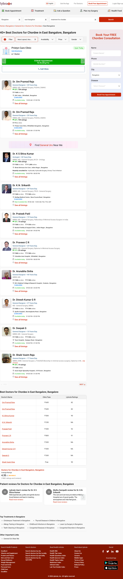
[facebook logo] (103, 552)
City (92, 69)
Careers (77, 555)
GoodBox (4, 571)
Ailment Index (54, 565)
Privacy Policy (79, 562)
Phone (94, 59)
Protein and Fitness (7, 555)
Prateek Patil (7, 429)
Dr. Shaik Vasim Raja (24, 354)
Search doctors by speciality (35, 555)
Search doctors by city (33, 551)
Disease (94, 80)
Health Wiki (54, 551)
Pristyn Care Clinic (21, 47)
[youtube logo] (117, 552)
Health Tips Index (56, 553)
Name (93, 48)
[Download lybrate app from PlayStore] (111, 564)
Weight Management (8, 562)
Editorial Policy (79, 565)
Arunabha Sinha (8, 442)
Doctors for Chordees (34, 26)
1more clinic (18, 285)
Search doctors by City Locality (35, 553)
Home (2, 26)
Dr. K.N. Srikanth (21, 185)
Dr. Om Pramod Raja (23, 81)
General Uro (19, 26)
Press (76, 567)
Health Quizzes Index (57, 558)
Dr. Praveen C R (21, 242)
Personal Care (6, 567)
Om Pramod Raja (8, 402)
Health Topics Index (56, 560)
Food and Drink (6, 565)
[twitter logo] (107, 552)
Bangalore (10, 26)
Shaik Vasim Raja (8, 462)
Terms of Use (79, 560)
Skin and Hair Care (7, 558)
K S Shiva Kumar (8, 416)
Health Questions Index (58, 555)
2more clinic (18, 97)
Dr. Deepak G (19, 328)
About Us (77, 551)
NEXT (81, 384)
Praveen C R (6, 436)
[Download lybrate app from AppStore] (111, 569)
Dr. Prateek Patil (21, 213)
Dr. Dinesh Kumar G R (24, 299)
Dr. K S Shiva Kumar (23, 153)
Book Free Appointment (98, 3)
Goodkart (4, 551)
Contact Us (78, 553)
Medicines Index (55, 562)
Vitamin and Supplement (9, 553)
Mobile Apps (78, 558)
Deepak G (5, 455)
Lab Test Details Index (57, 567)
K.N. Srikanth (7, 422)
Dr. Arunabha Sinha (23, 271)
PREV (5, 384)
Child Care (4, 569)
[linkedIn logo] (112, 552)
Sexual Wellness (6, 560)
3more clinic (18, 199)
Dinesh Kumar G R (8, 449)
